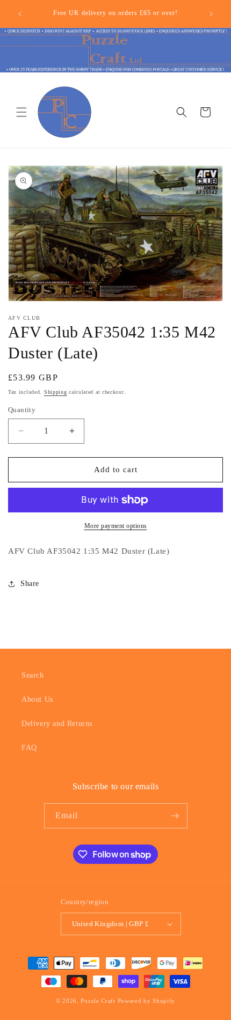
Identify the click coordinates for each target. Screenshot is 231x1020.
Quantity (21, 410)
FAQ (29, 748)
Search (32, 675)
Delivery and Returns (56, 724)
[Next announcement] (211, 14)
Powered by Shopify (147, 1000)
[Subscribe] (175, 815)
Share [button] (29, 583)
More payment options (115, 526)
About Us (37, 699)
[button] (21, 112)
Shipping (55, 392)
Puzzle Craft (98, 1000)
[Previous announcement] (20, 14)
